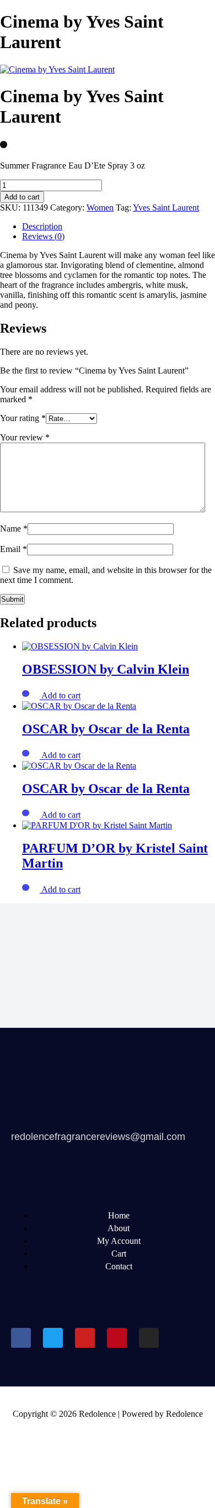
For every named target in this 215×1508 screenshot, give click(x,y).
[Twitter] (53, 1338)
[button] (60, 696)
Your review (25, 437)
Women (100, 207)
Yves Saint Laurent (166, 207)
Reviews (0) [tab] (43, 236)
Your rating (23, 418)
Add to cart (22, 197)
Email (13, 549)
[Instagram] (149, 1338)
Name (14, 528)
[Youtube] (85, 1338)
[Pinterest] (117, 1338)
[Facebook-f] (21, 1338)
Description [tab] (42, 226)
